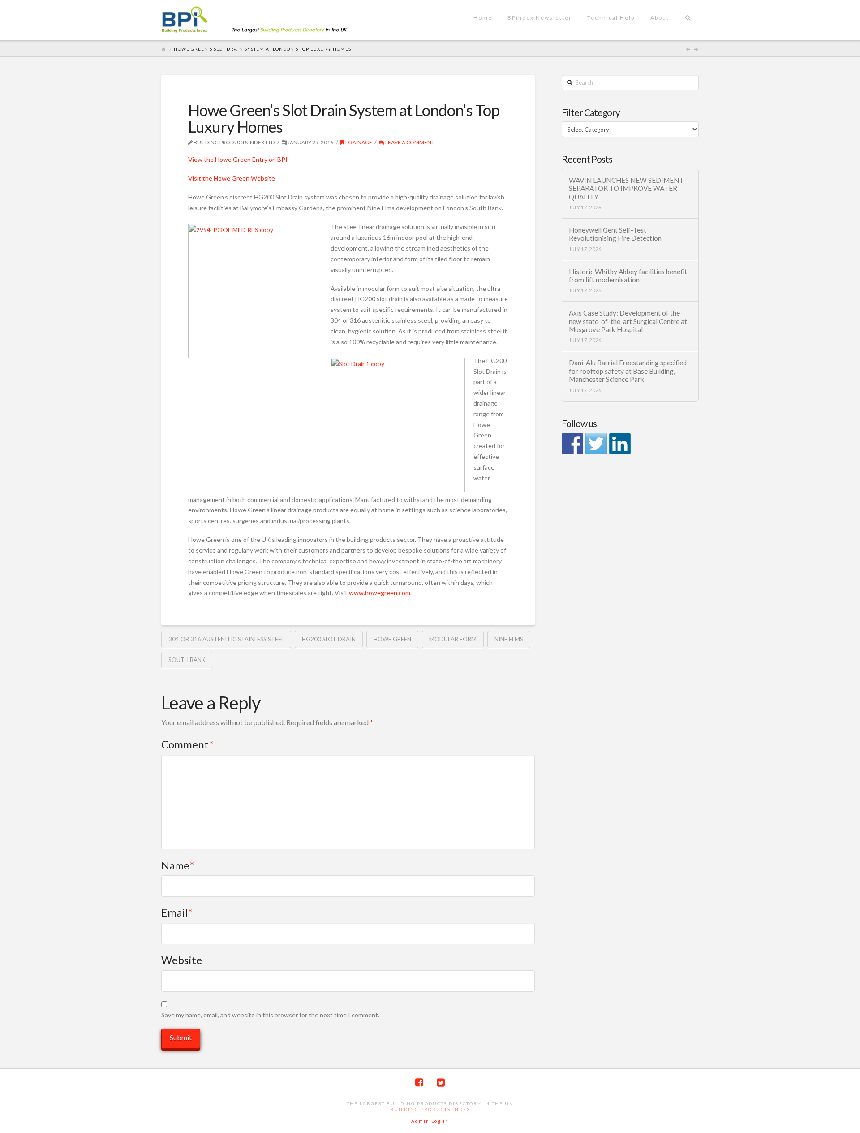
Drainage (358, 142)
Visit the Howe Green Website (231, 178)
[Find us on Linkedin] (620, 443)
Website (181, 959)
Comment (187, 744)
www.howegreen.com (379, 593)
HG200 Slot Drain (329, 639)
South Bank (186, 659)
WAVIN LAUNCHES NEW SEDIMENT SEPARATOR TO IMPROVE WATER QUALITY (626, 188)
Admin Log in (430, 1121)
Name (177, 865)
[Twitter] (441, 1082)
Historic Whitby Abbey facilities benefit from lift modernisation (628, 276)
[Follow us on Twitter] (596, 443)
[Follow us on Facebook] (572, 443)
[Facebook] (419, 1082)
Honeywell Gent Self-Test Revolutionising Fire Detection (615, 234)
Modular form (453, 639)
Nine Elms (508, 639)
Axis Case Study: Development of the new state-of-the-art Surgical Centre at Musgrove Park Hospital (628, 321)
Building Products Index (430, 1109)
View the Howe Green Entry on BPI (238, 159)
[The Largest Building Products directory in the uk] (268, 20)
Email (176, 912)
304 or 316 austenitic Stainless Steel (226, 639)
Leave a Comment (409, 142)
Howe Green (392, 639)
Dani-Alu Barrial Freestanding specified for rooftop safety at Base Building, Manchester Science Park (628, 371)
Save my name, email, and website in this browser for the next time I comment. (270, 1015)
